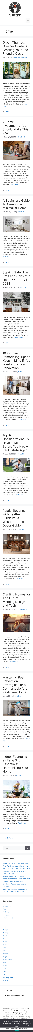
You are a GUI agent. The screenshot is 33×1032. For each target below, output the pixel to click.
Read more (15, 185)
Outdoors (6, 954)
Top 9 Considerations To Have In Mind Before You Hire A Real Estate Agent (16, 442)
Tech (4, 969)
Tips (4, 972)
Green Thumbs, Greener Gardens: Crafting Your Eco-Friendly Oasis (16, 48)
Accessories (7, 906)
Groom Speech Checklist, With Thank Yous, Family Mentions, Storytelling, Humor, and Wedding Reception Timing (16, 866)
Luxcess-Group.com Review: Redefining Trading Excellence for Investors (14, 884)
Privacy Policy (23, 1028)
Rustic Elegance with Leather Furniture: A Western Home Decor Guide (14, 518)
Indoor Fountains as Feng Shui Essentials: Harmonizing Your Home (15, 764)
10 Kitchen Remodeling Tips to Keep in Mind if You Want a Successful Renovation (16, 360)
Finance (5, 924)
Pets (4, 963)
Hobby (5, 939)
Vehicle (5, 981)
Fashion (5, 921)
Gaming (5, 933)
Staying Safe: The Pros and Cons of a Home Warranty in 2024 (16, 277)
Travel (5, 975)
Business (6, 912)
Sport (5, 966)
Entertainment (8, 918)
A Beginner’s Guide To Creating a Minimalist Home (16, 204)
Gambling (6, 930)
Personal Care (8, 960)
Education (6, 915)
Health (5, 936)
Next (11, 838)
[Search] (27, 848)
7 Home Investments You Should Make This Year (15, 127)
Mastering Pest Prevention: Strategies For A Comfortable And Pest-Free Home (15, 685)
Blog (4, 909)
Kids (4, 948)
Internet (5, 945)
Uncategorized (8, 978)
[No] (31, 1025)
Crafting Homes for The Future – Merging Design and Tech (16, 599)
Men (4, 951)
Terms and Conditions (12, 1028)
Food (4, 927)
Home (7, 112)
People (5, 957)
